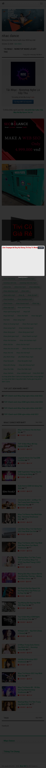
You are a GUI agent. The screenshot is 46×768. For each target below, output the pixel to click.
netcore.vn (25, 277)
